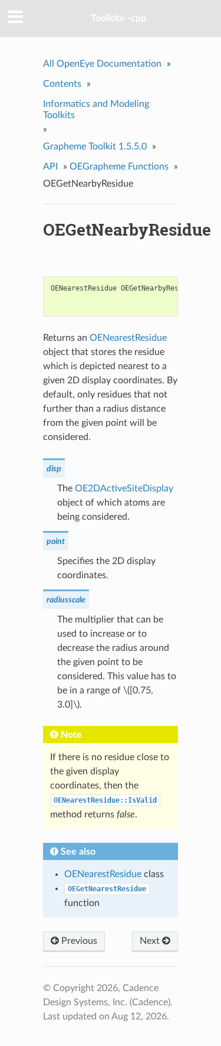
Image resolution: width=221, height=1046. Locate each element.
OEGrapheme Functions (119, 166)
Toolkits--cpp (118, 18)
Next (151, 941)
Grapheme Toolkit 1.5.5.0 (95, 146)
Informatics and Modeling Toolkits (96, 109)
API (50, 166)
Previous (78, 941)
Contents (62, 84)
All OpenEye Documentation (102, 64)
